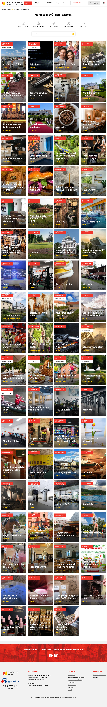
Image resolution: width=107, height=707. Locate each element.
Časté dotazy (71, 682)
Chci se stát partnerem (99, 675)
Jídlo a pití (83, 26)
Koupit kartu (27, 3)
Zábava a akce (68, 26)
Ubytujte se (49, 3)
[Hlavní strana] (13, 3)
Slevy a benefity (37, 3)
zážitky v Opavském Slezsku (21, 9)
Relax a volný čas (38, 26)
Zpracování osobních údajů (75, 680)
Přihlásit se (95, 3)
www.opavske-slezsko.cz (77, 3)
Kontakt (65, 3)
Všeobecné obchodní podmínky (76, 677)
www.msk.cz (10, 688)
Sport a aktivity (53, 26)
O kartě (57, 3)
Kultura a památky (23, 26)
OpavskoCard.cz (6, 9)
